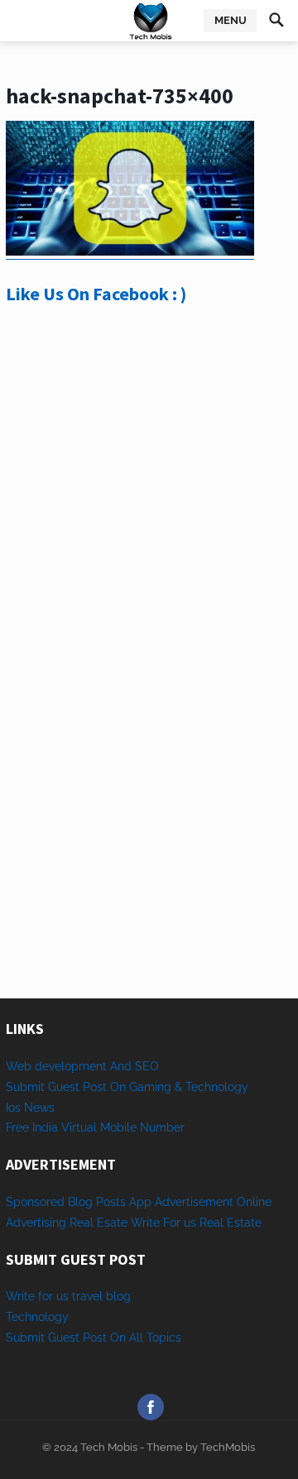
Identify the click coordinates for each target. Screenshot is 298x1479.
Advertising (36, 1222)
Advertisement (194, 1202)
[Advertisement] (149, 506)
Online (254, 1202)
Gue (59, 1337)
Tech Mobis (107, 1447)
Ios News (30, 1107)
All (136, 1337)
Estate (244, 1222)
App (142, 1202)
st (74, 1337)
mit (36, 1337)
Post (95, 1337)
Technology (37, 1316)
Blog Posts (97, 1202)
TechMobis (227, 1447)
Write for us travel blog (68, 1296)
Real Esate (100, 1222)
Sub (16, 1337)
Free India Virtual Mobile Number (95, 1127)
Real (211, 1222)
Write (145, 1222)
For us (179, 1222)
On (118, 1337)
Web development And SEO (82, 1066)
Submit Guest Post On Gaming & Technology (127, 1087)
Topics (164, 1337)
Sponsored (35, 1202)
